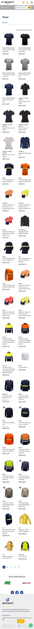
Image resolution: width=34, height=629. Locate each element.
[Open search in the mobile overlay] (24, 7)
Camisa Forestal (23, 556)
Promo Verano (10, 48)
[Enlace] (7, 2)
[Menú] (32, 3)
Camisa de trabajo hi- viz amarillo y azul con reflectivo (8, 477)
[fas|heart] (24, 2)
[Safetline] (26, 583)
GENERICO (21, 98)
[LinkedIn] (21, 592)
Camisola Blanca (23, 367)
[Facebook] (17, 592)
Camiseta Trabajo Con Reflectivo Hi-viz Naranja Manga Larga (25, 286)
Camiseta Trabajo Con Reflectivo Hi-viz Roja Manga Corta (8, 233)
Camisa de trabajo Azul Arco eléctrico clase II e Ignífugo (8, 531)
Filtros (4, 22)
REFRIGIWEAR (22, 230)
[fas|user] (27, 2)
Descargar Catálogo (25, 30)
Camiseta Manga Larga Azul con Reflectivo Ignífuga (25, 260)
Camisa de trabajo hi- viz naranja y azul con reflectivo (24, 450)
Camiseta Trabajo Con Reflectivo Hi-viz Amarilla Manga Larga (25, 313)
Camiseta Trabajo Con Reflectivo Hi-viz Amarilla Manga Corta (25, 206)
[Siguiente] (18, 567)
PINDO (4, 48)
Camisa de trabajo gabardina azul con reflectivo (24, 397)
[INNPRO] (7, 583)
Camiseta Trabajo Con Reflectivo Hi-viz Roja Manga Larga (8, 313)
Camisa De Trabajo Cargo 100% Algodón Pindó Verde (8, 504)
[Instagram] (12, 592)
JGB (19, 256)
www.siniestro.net (24, 625)
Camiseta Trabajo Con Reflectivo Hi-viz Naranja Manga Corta (8, 206)
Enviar (21, 621)
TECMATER (21, 554)
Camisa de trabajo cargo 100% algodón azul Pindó (24, 477)
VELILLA (4, 337)
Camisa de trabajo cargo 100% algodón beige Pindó (24, 504)
